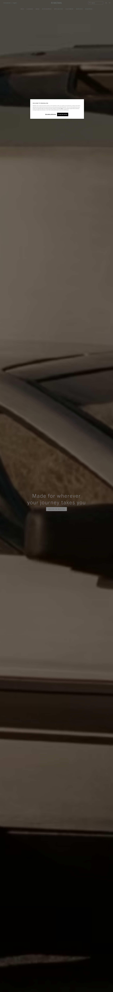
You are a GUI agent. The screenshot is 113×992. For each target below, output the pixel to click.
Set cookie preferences (50, 114)
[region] (57, 109)
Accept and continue (62, 114)
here (62, 108)
